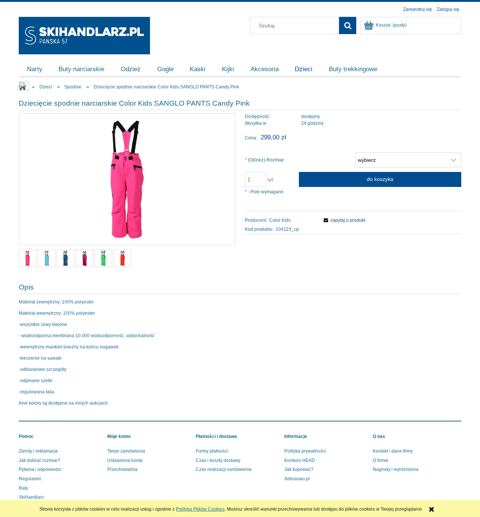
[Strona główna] (84, 35)
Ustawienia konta (124, 460)
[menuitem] (35, 69)
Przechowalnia (122, 469)
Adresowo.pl (297, 478)
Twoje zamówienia (126, 451)
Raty (23, 488)
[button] (343, 220)
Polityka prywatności (305, 451)
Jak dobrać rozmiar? (39, 460)
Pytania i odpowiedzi (40, 469)
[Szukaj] (347, 25)
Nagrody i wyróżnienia (395, 469)
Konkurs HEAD (299, 460)
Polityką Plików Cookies (200, 509)
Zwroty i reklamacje (38, 451)
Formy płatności (212, 451)
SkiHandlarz (31, 497)
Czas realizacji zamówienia (224, 469)
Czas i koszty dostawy (218, 460)
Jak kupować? (299, 469)
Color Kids (280, 220)
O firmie (380, 460)
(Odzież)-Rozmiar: (265, 160)
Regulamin (30, 478)
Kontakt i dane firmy (393, 451)
